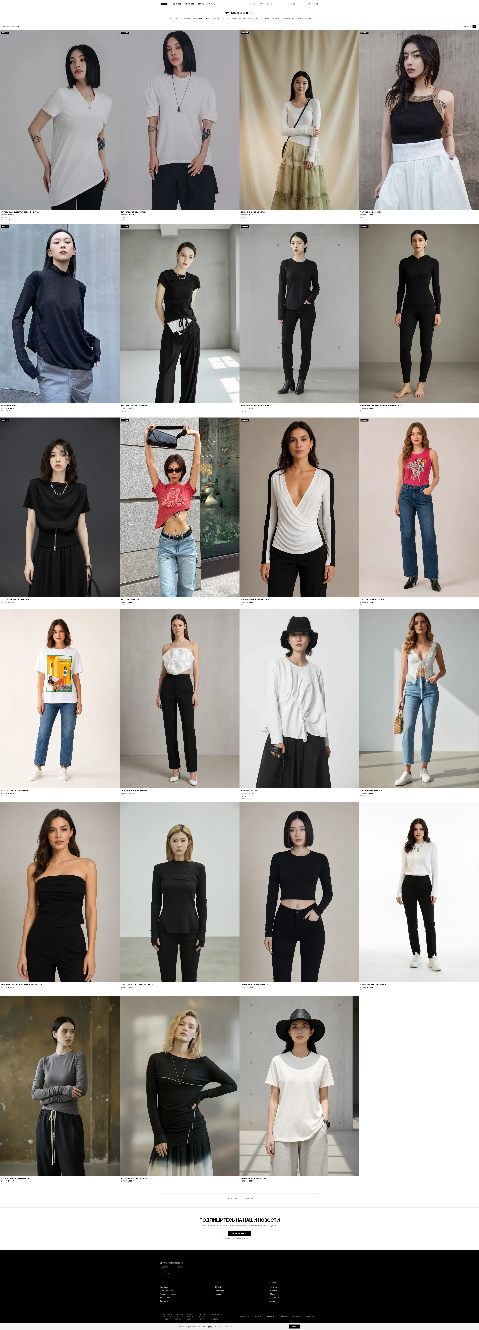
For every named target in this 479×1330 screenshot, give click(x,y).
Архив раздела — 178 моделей (239, 1198)
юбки (225, 18)
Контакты (164, 1301)
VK (169, 1273)
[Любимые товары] (308, 4)
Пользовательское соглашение (289, 1317)
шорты (242, 18)
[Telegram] (162, 1273)
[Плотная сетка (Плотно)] (470, 26)
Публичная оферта (246, 1317)
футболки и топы (201, 18)
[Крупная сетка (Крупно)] (474, 26)
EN (294, 4)
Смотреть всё (174, 18)
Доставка (164, 1287)
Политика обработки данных (245, 1239)
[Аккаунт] (300, 4)
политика (228, 1327)
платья (187, 18)
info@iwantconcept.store (173, 1263)
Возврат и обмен (167, 1290)
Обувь (201, 4)
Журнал (211, 4)
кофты (234, 18)
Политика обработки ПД (265, 1317)
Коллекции (219, 1290)
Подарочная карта (168, 1294)
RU (290, 4)
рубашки (216, 18)
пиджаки (252, 18)
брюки (276, 18)
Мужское (189, 4)
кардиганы (297, 18)
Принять (295, 1326)
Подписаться (239, 1233)
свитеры (286, 18)
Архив (272, 1301)
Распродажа (274, 1297)
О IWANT (218, 1287)
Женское (176, 4)
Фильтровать (12, 26)
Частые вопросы (167, 1297)
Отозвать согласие (311, 1317)
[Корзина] (316, 4)
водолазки (264, 18)
